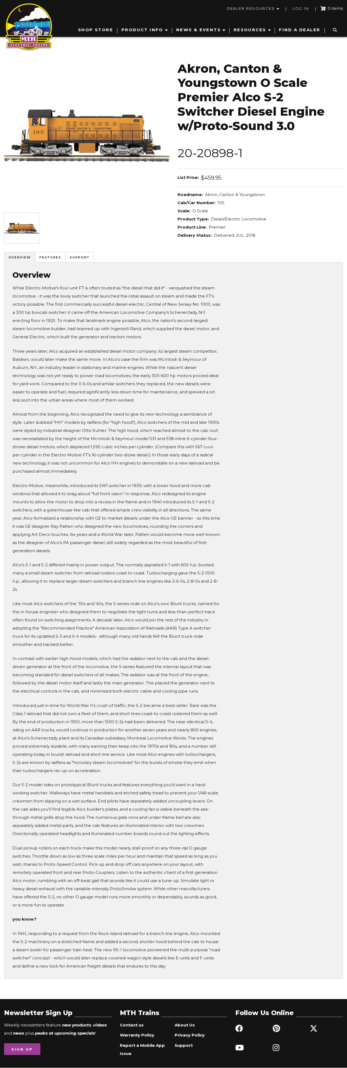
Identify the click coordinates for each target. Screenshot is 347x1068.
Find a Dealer (299, 29)
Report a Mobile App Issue (142, 1049)
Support (80, 257)
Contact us (132, 1025)
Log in (301, 8)
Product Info (142, 29)
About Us (185, 1025)
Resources (250, 29)
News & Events (198, 29)
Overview (19, 257)
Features (50, 257)
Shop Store (95, 29)
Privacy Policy (190, 1035)
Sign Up (22, 1049)
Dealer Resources (251, 8)
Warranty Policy (137, 1035)
